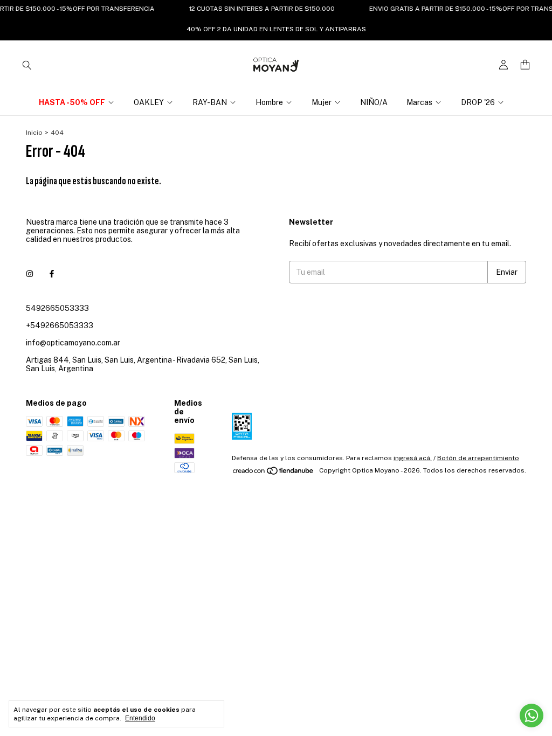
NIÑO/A (374, 102)
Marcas (419, 102)
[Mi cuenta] (503, 65)
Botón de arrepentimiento (478, 458)
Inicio (34, 132)
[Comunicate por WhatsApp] (531, 715)
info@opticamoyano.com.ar (73, 342)
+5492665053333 (59, 325)
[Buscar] (27, 64)
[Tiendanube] (273, 473)
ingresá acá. (413, 458)
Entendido (140, 718)
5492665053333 (57, 308)
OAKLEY (149, 102)
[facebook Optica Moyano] (52, 273)
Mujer (322, 102)
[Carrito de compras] (525, 65)
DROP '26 (478, 102)
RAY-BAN (209, 102)
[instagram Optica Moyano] (29, 273)
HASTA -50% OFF (72, 102)
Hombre (269, 102)
